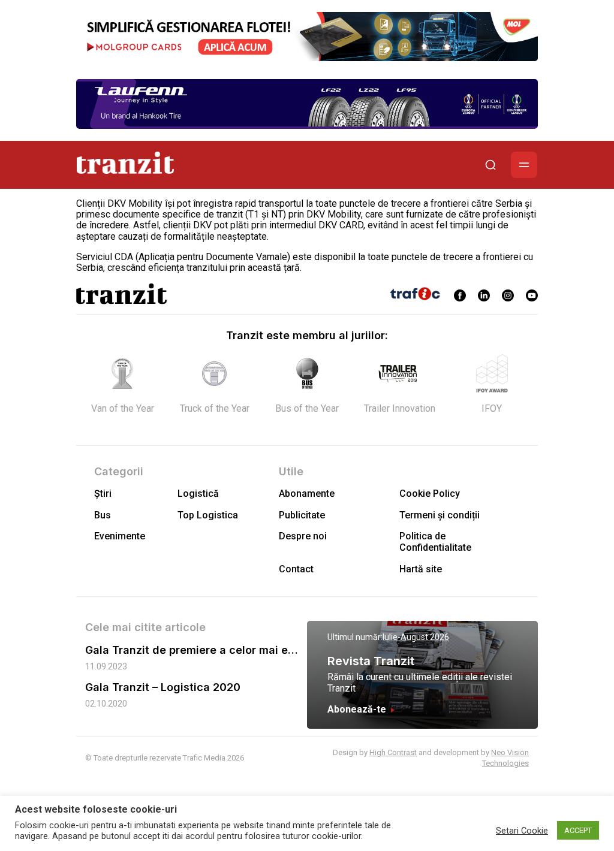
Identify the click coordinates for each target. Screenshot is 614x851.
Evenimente (119, 536)
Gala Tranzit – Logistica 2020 (162, 687)
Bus (102, 515)
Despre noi (303, 536)
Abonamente (307, 493)
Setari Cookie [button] (522, 830)
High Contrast (393, 752)
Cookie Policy (429, 493)
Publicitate (302, 515)
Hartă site (420, 569)
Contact (296, 569)
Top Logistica (207, 515)
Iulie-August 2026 (416, 637)
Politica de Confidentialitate (435, 541)
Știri (103, 493)
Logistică (198, 493)
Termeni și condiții (439, 515)
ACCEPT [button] (578, 830)
